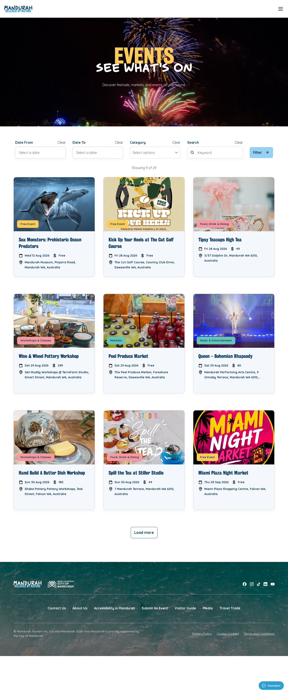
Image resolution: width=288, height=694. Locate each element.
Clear (62, 142)
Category (138, 142)
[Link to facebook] (244, 584)
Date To (79, 142)
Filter (257, 152)
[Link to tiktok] (258, 584)
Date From (24, 142)
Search (193, 142)
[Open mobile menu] (280, 9)
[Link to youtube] (273, 584)
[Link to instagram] (252, 584)
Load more (144, 532)
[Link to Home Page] (18, 8)
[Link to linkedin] (265, 584)
